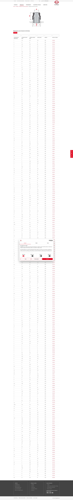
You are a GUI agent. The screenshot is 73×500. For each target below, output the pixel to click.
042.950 (53, 88)
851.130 (53, 414)
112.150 (53, 124)
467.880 (53, 266)
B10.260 (53, 471)
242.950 (53, 197)
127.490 (53, 134)
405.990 (53, 251)
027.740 (53, 80)
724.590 (53, 368)
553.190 (53, 297)
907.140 (53, 429)
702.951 (53, 354)
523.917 (53, 287)
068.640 (53, 105)
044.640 (53, 90)
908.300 (53, 437)
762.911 (53, 381)
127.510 (53, 136)
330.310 (53, 230)
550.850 (53, 295)
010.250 (53, 44)
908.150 (53, 433)
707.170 (53, 356)
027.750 (53, 82)
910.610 (53, 439)
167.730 (53, 161)
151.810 (53, 151)
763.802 (53, 383)
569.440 (53, 316)
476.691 (53, 274)
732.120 (53, 377)
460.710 (53, 264)
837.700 (53, 404)
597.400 (53, 339)
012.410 (53, 53)
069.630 (53, 111)
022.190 (53, 67)
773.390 (53, 391)
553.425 (53, 299)
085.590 (53, 115)
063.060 (53, 103)
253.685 (53, 207)
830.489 (53, 400)
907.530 (53, 431)
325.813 (53, 228)
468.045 (53, 268)
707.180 (53, 358)
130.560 (53, 138)
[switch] (32, 256)
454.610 (53, 262)
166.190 (53, 159)
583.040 (53, 331)
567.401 (53, 314)
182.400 (53, 170)
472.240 (53, 270)
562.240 (53, 308)
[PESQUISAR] (39, 1)
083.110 (53, 113)
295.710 (53, 216)
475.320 (53, 272)
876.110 (53, 423)
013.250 (53, 55)
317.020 (53, 226)
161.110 (53, 155)
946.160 (53, 456)
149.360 (53, 149)
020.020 (53, 61)
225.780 (53, 193)
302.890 (53, 218)
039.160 (53, 86)
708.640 (53, 360)
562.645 (53, 312)
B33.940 (53, 477)
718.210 (53, 362)
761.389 (53, 379)
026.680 (53, 76)
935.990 (53, 450)
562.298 (53, 310)
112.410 (53, 128)
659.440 (53, 343)
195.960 (53, 176)
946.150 (53, 454)
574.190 (53, 318)
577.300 (53, 322)
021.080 (53, 63)
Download (15, 32)
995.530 (53, 460)
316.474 (53, 224)
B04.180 (53, 462)
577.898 (53, 324)
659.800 (53, 345)
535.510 (53, 289)
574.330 (53, 320)
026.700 (53, 78)
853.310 (53, 416)
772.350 (53, 389)
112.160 (53, 126)
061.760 (53, 101)
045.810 (53, 92)
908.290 (53, 435)
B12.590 (53, 473)
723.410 (53, 366)
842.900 (53, 410)
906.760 (53, 427)
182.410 (53, 172)
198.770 (53, 182)
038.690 (53, 84)
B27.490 (53, 475)
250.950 (53, 203)
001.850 (53, 40)
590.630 (53, 335)
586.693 (53, 333)
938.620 (53, 452)
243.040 (53, 201)
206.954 (53, 184)
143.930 (53, 147)
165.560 (53, 157)
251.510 (53, 205)
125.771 (53, 132)
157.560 (53, 153)
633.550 (53, 341)
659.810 (53, 347)
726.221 (53, 370)
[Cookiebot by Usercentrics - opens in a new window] (49, 240)
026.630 (53, 69)
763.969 (53, 385)
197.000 (53, 178)
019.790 (53, 59)
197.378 (53, 180)
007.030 (53, 42)
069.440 (53, 107)
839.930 (53, 406)
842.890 (53, 408)
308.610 (53, 220)
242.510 (53, 195)
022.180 (53, 65)
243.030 (53, 199)
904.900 (53, 425)
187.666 (53, 174)
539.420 (53, 291)
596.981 (53, 337)
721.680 (53, 364)
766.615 (53, 387)
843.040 (53, 412)
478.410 (53, 276)
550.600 (53, 293)
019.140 (53, 57)
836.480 (53, 402)
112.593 (53, 130)
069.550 (53, 109)
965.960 (53, 458)
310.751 (53, 222)
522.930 (53, 285)
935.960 (53, 448)
